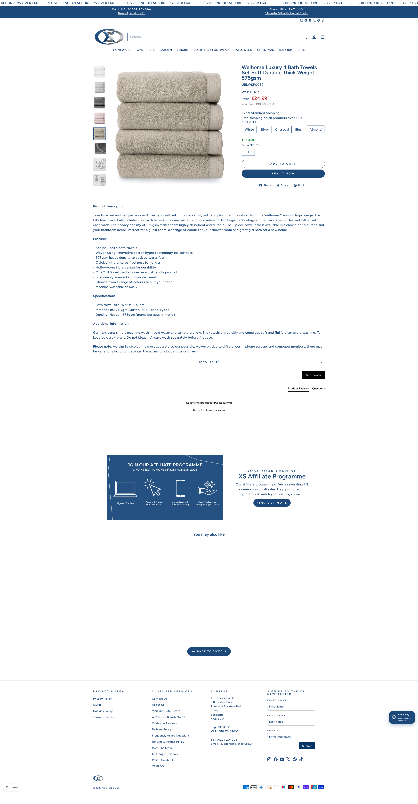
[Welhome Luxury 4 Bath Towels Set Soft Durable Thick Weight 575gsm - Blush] (125, 619)
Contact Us (159, 698)
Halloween (242, 50)
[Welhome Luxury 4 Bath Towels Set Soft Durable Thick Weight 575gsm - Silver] (116, 619)
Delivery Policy (162, 729)
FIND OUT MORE (272, 502)
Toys (139, 50)
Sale (301, 50)
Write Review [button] (313, 375)
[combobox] (218, 37)
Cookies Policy (103, 711)
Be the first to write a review (209, 410)
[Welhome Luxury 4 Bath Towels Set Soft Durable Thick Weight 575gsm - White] (111, 619)
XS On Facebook (163, 760)
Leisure (183, 50)
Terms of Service (104, 717)
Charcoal (282, 129)
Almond (316, 129)
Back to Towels (211, 651)
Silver (264, 129)
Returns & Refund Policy (168, 741)
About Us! (159, 704)
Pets (151, 50)
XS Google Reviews (165, 754)
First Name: (277, 700)
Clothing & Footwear (211, 50)
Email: (273, 730)
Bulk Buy (286, 50)
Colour (249, 122)
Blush (299, 129)
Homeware (121, 50)
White (249, 129)
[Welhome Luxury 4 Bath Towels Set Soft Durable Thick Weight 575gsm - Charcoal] (120, 619)
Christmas (265, 50)
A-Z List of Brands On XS (168, 717)
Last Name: (277, 715)
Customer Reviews (164, 723)
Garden (166, 50)
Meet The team (162, 748)
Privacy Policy (102, 698)
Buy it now (283, 173)
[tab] (298, 389)
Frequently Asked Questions (171, 735)
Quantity (251, 145)
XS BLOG (158, 766)
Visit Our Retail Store (166, 711)
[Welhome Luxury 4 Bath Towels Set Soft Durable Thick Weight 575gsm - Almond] (129, 619)
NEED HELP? (209, 362)
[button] (209, 410)
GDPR (97, 704)
